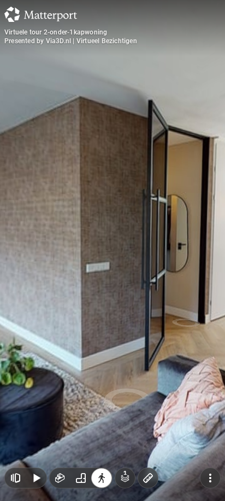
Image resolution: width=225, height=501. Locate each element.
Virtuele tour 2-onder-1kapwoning (55, 32)
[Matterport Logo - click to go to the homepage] (40, 14)
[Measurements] (148, 478)
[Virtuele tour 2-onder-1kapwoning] (112, 250)
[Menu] (210, 478)
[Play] (36, 478)
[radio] (60, 478)
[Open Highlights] (15, 478)
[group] (80, 478)
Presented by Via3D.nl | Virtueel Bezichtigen (70, 41)
